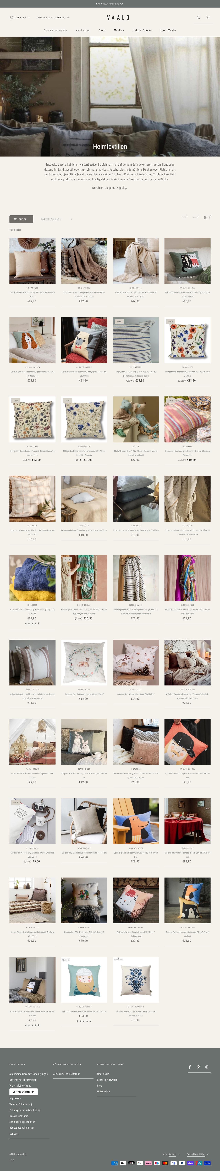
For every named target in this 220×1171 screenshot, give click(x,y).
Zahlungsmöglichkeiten (22, 1122)
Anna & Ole (21, 1154)
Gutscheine (103, 1091)
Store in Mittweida (107, 1080)
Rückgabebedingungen (22, 1127)
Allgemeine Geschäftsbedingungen (28, 1074)
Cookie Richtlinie (18, 1116)
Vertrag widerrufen (23, 1092)
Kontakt (13, 1133)
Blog (99, 1085)
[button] (199, 17)
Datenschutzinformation (23, 1080)
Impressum (15, 1098)
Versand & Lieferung (20, 1104)
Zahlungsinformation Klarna (24, 1110)
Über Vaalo (103, 1074)
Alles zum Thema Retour (66, 1074)
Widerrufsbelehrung (20, 1085)
